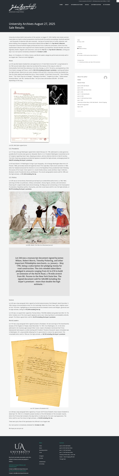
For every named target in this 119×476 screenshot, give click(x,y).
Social (87, 4)
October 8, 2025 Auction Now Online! (87, 55)
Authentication (96, 4)
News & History (82, 48)
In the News (106, 4)
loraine (79, 79)
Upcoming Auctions (77, 4)
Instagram (41, 456)
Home (61, 4)
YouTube (41, 458)
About (67, 4)
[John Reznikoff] (22, 10)
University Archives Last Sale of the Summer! (89, 62)
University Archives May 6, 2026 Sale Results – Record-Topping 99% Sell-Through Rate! (92, 103)
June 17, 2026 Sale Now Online (84, 98)
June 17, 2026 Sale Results (83, 94)
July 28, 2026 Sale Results (83, 85)
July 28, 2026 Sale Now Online (84, 90)
